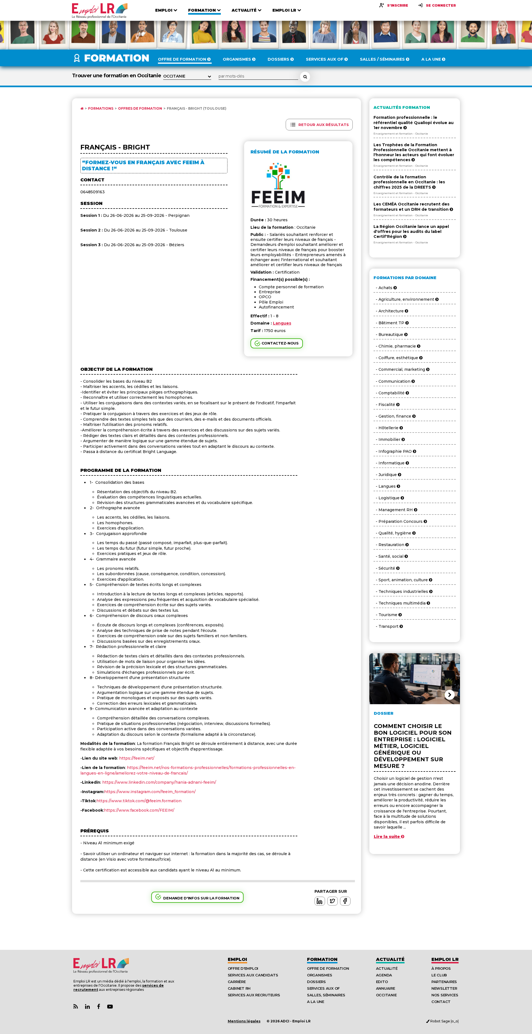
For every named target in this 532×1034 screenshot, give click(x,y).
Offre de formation (328, 968)
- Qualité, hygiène (393, 533)
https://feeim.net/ (136, 758)
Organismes (319, 975)
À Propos (441, 968)
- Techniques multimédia (400, 603)
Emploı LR (445, 959)
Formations (100, 108)
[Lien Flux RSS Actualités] (75, 1007)
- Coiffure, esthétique (396, 357)
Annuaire (385, 988)
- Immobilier (387, 439)
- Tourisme (386, 614)
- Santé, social (389, 556)
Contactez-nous (280, 343)
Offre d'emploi (243, 968)
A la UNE (315, 1001)
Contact (441, 1001)
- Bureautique (389, 334)
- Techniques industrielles (401, 591)
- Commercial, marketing (400, 369)
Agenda (384, 975)
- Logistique (387, 497)
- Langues (385, 486)
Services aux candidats (253, 975)
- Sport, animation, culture (401, 579)
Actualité (390, 959)
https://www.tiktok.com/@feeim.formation (138, 800)
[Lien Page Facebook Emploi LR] (98, 1007)
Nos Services (444, 995)
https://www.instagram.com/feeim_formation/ (150, 791)
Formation (322, 959)
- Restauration (389, 544)
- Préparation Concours (399, 521)
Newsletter (444, 988)
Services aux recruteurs (254, 995)
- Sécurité (385, 568)
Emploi (237, 959)
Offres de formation (140, 108)
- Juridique (386, 474)
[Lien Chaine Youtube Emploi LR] (110, 1007)
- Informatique (390, 463)
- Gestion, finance (393, 416)
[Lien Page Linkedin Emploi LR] (87, 1007)
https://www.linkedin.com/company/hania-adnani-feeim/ (159, 782)
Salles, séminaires (326, 995)
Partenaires (444, 981)
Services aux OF (323, 988)
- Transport (387, 626)
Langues (282, 323)
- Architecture (389, 310)
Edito (382, 981)
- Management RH (394, 509)
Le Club (439, 975)
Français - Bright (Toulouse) (196, 108)
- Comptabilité (390, 392)
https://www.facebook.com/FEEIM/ (139, 810)
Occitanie (386, 995)
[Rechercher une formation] (305, 77)
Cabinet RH (239, 988)
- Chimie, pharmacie (395, 346)
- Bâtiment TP (389, 322)
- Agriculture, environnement (404, 299)
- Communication (392, 381)
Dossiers (316, 981)
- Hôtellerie (387, 427)
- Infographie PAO (393, 451)
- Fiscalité (385, 404)
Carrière (237, 981)
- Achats (383, 287)
